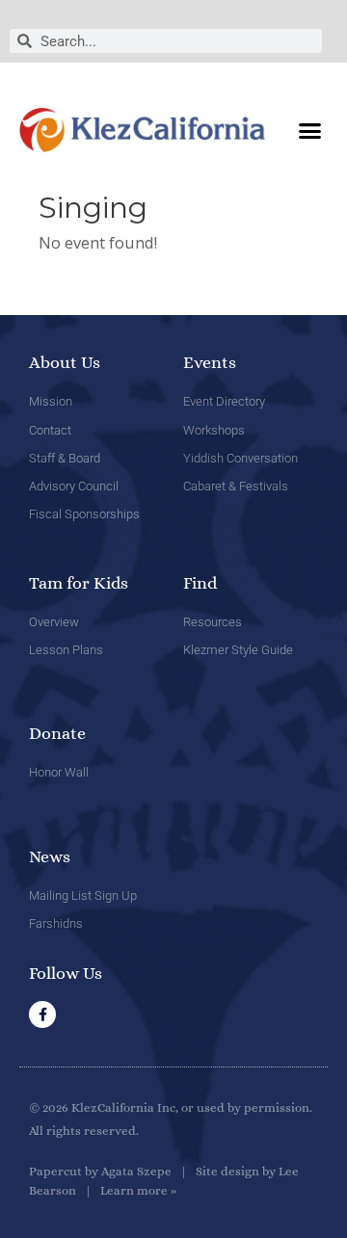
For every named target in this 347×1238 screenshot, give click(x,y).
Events (209, 362)
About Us (64, 362)
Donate (57, 733)
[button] (310, 130)
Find (200, 583)
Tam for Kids (78, 583)
